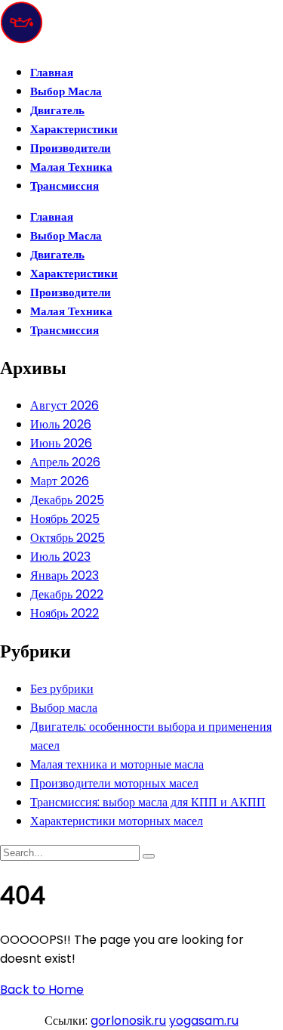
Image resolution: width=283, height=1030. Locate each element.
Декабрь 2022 (66, 594)
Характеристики (74, 129)
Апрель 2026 (65, 462)
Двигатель (57, 110)
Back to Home (42, 989)
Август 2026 (64, 405)
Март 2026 (59, 481)
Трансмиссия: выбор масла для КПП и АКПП (148, 802)
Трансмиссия (64, 185)
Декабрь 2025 (67, 500)
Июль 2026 (60, 424)
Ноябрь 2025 (65, 518)
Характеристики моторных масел (116, 821)
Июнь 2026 (61, 443)
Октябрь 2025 (67, 537)
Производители (70, 148)
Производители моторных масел (114, 783)
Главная (51, 72)
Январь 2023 (64, 575)
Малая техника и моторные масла (117, 764)
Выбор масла (66, 91)
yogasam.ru (203, 1020)
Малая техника (71, 167)
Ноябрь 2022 (64, 613)
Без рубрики (62, 688)
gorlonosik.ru (128, 1020)
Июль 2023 (60, 556)
